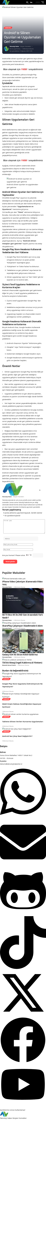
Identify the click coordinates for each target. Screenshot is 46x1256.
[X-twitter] (23, 1015)
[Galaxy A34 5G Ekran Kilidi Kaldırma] (23, 641)
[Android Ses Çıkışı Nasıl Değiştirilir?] (16, 729)
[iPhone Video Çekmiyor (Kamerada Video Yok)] (13, 578)
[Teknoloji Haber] (6, 2)
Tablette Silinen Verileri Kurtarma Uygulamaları (22, 721)
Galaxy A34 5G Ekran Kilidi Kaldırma (20, 654)
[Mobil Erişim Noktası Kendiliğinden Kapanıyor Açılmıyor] (23, 695)
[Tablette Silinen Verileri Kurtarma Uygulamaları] (20, 714)
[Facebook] (26, 490)
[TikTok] (33, 490)
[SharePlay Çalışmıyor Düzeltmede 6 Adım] (19, 622)
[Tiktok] (23, 968)
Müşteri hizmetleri (20, 1118)
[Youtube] (23, 1104)
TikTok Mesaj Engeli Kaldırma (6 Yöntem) (22, 662)
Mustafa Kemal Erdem (9, 665)
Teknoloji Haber (14, 46)
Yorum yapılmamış (15, 49)
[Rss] (40, 490)
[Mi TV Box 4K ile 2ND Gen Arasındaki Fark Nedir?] (23, 600)
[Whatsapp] (23, 817)
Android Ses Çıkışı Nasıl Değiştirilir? (17, 736)
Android (8, 28)
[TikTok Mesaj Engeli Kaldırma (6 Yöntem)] (17, 659)
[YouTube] (31, 490)
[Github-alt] (23, 914)
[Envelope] (23, 864)
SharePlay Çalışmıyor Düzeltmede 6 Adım (22, 625)
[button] (27, 2)
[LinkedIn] (36, 490)
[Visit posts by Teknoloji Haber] (6, 48)
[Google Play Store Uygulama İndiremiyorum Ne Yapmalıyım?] (23, 675)
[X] (28, 490)
